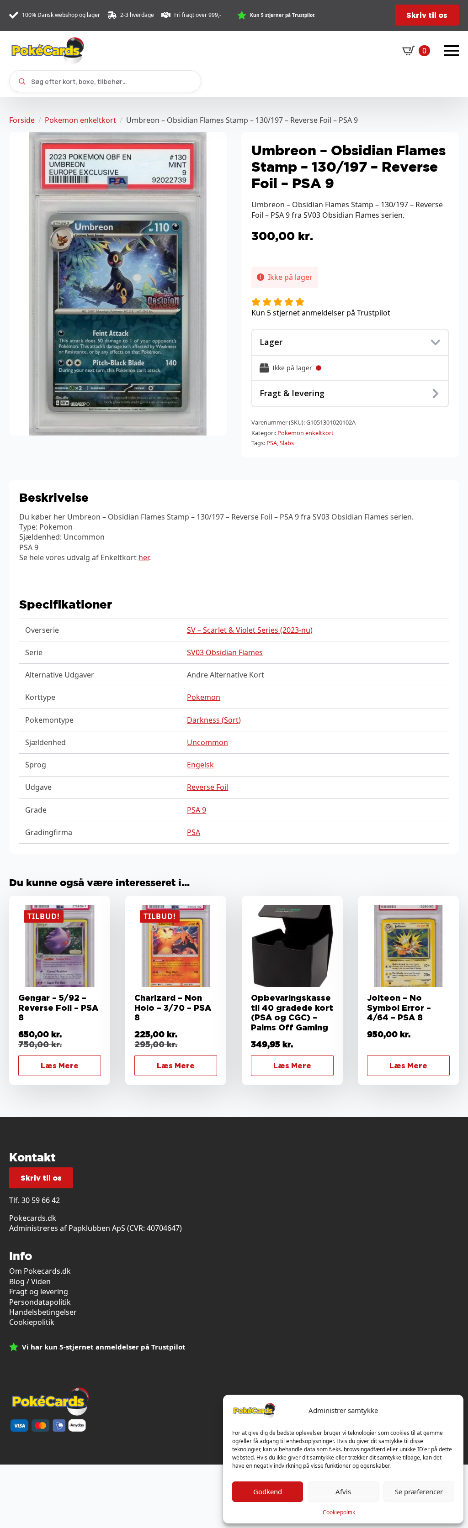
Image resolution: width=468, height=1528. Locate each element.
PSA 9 (196, 810)
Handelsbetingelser (43, 1312)
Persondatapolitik (40, 1302)
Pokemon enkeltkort (80, 120)
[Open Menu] (451, 50)
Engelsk (200, 765)
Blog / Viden (30, 1281)
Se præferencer (419, 1491)
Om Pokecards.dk (40, 1271)
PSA (271, 443)
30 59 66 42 (40, 1200)
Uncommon (207, 742)
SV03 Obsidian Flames (225, 652)
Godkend (267, 1491)
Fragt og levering (38, 1291)
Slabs (287, 443)
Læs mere (60, 1065)
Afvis (343, 1491)
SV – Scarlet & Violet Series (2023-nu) (250, 630)
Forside (22, 120)
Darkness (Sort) (214, 720)
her (143, 557)
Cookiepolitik (339, 1512)
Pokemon (203, 697)
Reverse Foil (207, 787)
